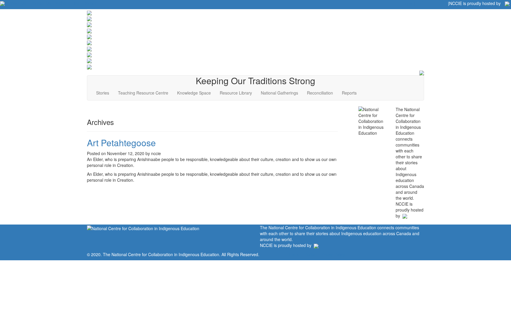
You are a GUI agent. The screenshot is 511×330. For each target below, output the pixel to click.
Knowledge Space (194, 93)
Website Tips (67, 3)
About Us (17, 3)
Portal (309, 254)
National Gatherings (279, 93)
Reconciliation (320, 93)
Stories (102, 93)
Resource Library (236, 93)
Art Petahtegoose (121, 142)
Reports (349, 93)
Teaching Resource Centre (143, 93)
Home (294, 254)
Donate (90, 3)
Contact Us (40, 3)
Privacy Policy (332, 254)
